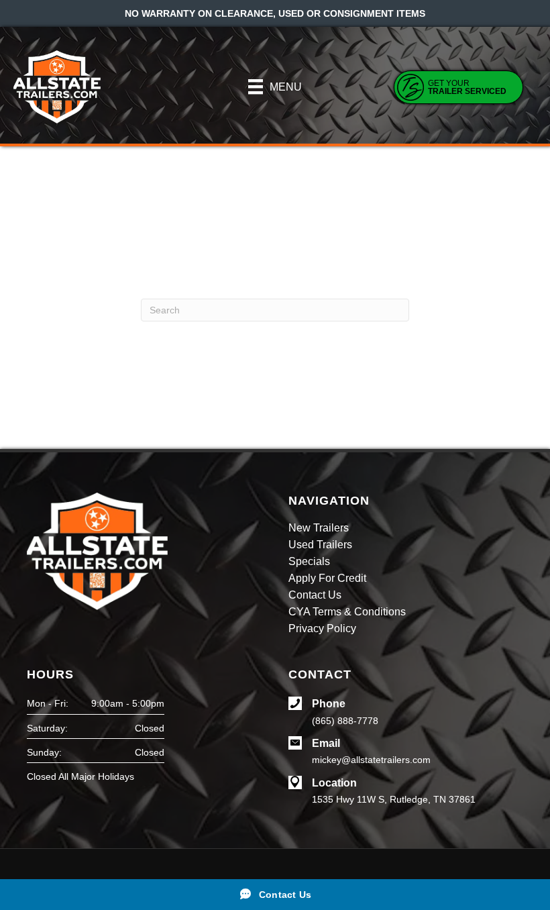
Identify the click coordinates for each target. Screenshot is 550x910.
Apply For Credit (327, 578)
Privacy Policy (322, 628)
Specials (309, 561)
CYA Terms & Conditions (347, 612)
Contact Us (314, 595)
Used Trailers (320, 545)
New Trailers (318, 528)
